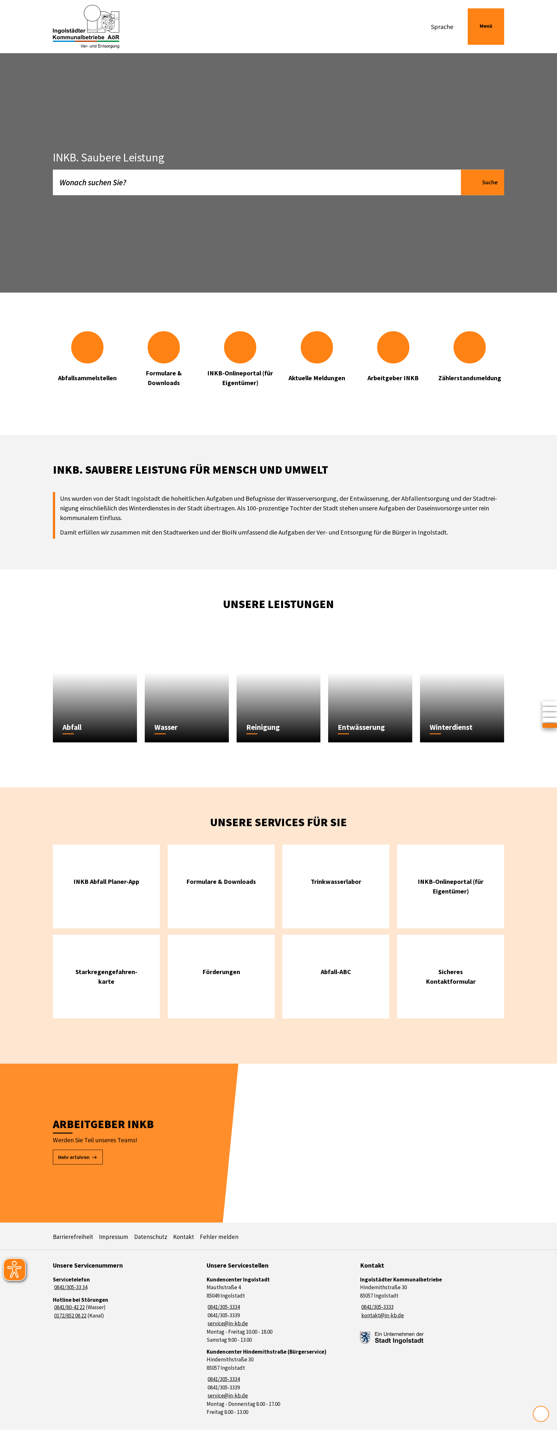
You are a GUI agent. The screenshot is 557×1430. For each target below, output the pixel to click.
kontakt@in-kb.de (382, 1315)
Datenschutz (150, 1237)
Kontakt (183, 1237)
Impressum (113, 1237)
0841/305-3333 (377, 1306)
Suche (490, 182)
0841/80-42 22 (69, 1307)
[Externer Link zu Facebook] (549, 703)
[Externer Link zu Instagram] (549, 714)
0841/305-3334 (223, 1306)
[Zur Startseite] (106, 26)
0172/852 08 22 (69, 1315)
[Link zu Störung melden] (549, 725)
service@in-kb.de (227, 1323)
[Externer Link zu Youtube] (549, 709)
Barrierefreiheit (73, 1237)
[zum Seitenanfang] (541, 1414)
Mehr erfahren (74, 1157)
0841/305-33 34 (70, 1287)
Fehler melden (219, 1237)
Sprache (442, 27)
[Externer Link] (392, 1338)
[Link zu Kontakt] (549, 720)
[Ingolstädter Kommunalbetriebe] (432, 1297)
